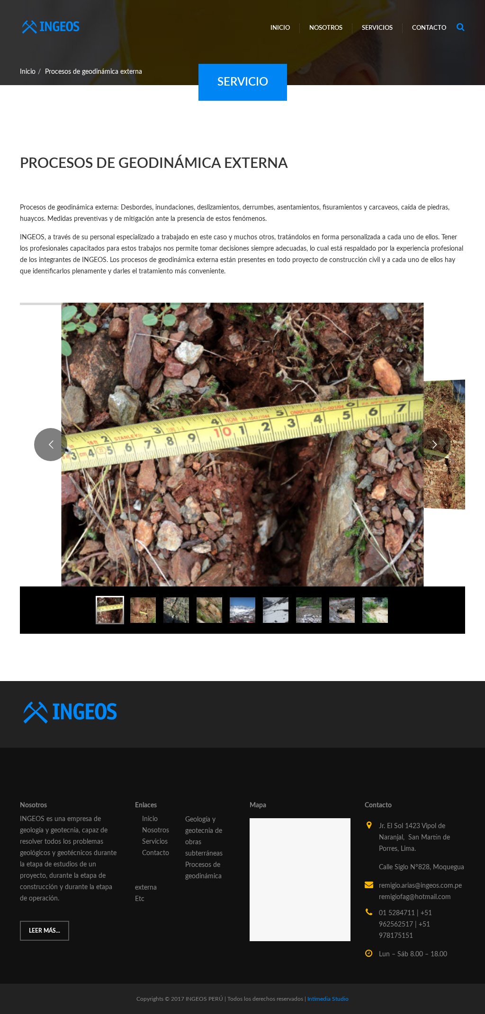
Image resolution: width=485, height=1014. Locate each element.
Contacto (429, 28)
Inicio (280, 28)
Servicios (377, 28)
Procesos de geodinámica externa (93, 72)
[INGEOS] (51, 24)
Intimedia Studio (328, 999)
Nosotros (325, 28)
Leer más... (44, 931)
